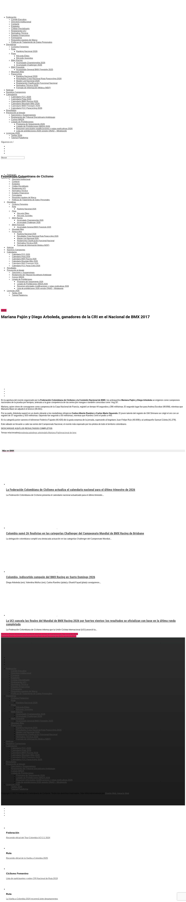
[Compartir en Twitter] (95, 391)
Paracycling (16, 74)
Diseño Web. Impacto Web (117, 793)
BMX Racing (17, 60)
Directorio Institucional (21, 22)
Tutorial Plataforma (19, 138)
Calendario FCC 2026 (21, 97)
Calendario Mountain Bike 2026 (25, 104)
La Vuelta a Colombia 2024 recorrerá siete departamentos (32, 899)
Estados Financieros (20, 35)
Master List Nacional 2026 (28, 81)
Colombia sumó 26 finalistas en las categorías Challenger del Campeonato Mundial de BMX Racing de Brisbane (75, 533)
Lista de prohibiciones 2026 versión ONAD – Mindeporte (41, 131)
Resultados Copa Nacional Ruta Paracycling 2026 (38, 79)
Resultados (11, 110)
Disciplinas (11, 44)
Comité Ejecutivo (18, 19)
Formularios (16, 38)
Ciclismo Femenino (20, 47)
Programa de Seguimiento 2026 (30, 124)
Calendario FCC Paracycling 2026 (26, 108)
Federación (11, 17)
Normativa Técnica (19, 33)
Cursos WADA (17, 119)
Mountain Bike (17, 72)
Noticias (9, 90)
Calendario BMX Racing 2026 (24, 101)
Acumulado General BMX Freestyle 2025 (34, 69)
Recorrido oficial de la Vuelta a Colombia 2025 (27, 858)
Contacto (15, 24)
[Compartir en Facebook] (95, 389)
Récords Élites (22, 56)
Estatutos (15, 26)
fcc (47, 433)
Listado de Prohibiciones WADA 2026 (33, 126)
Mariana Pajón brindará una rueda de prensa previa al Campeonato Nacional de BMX (39, 634)
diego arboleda (39, 433)
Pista (13, 54)
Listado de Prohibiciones (22, 122)
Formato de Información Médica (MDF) (33, 88)
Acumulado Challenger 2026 (29, 65)
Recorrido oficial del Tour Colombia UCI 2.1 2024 (28, 838)
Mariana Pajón (54, 433)
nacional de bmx (68, 433)
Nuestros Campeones (16, 92)
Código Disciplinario (20, 29)
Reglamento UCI (18, 31)
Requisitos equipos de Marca (24, 40)
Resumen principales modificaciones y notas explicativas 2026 (44, 129)
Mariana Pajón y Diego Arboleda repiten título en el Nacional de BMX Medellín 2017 (38, 636)
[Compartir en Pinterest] (95, 393)
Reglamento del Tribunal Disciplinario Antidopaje (33, 117)
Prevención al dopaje (15, 113)
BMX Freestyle (17, 67)
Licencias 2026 (13, 133)
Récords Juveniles (24, 58)
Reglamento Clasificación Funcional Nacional (36, 83)
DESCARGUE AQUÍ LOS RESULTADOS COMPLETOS (26, 428)
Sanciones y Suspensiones (23, 115)
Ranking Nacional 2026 (26, 51)
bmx (21, 433)
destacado (27, 433)
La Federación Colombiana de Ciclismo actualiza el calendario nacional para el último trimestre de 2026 (70, 489)
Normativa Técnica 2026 (27, 85)
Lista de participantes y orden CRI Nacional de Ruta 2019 (32, 878)
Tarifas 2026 (16, 135)
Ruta (13, 49)
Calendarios (11, 94)
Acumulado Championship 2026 (30, 63)
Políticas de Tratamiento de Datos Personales (31, 42)
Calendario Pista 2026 (21, 99)
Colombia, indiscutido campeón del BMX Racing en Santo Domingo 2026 (50, 577)
